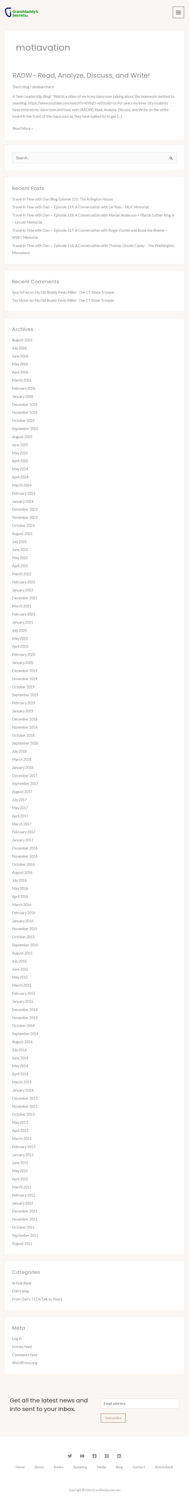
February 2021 (23, 614)
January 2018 (22, 767)
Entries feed (22, 1347)
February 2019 (23, 703)
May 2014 (20, 1066)
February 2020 (23, 654)
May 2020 (20, 638)
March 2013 (21, 1139)
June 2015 (20, 969)
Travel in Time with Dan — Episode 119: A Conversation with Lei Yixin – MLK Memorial (80, 207)
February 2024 (23, 493)
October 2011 (23, 1227)
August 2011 (22, 1243)
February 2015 (23, 993)
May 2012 (20, 1171)
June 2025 (20, 445)
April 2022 (20, 566)
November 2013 (24, 1106)
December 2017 (24, 776)
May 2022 (20, 558)
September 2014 (25, 1034)
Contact (139, 1467)
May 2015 (20, 977)
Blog (119, 1467)
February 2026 (23, 388)
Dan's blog (21, 87)
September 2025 (25, 429)
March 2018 (21, 759)
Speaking (80, 1467)
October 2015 (23, 937)
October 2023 (23, 525)
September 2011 (25, 1235)
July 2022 (19, 542)
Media (101, 1467)
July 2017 (19, 800)
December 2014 (24, 1010)
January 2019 (22, 711)
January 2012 (22, 1203)
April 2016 (20, 896)
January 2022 (22, 590)
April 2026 (20, 372)
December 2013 (24, 1098)
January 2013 (22, 1155)
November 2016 (24, 856)
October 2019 (23, 687)
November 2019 (24, 679)
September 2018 (25, 743)
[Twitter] (70, 1456)
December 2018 (24, 719)
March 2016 (21, 905)
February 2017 (23, 832)
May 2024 (20, 469)
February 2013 (23, 1147)
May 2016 (20, 888)
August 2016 (22, 872)
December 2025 (24, 405)
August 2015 (22, 953)
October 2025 (23, 420)
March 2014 (21, 1082)
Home (20, 1467)
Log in (17, 1339)
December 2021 (24, 598)
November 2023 (24, 517)
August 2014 (22, 1042)
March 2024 (21, 485)
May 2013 (20, 1122)
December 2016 (24, 848)
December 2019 (24, 671)
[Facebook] (94, 1456)
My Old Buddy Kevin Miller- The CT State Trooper (75, 292)
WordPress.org (24, 1363)
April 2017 (20, 816)
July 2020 (19, 630)
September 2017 (25, 783)
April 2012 (20, 1179)
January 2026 (22, 396)
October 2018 (23, 735)
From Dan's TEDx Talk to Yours (37, 1299)
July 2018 (19, 751)
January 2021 (22, 622)
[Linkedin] (119, 1456)
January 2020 (22, 663)
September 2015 (25, 945)
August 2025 (22, 437)
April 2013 (20, 1130)
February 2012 (23, 1195)
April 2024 (20, 477)
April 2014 (20, 1074)
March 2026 (21, 380)
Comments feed (24, 1355)
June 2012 (20, 1163)
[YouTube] (82, 1456)
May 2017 (20, 808)
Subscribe (113, 1418)
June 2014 (20, 1058)
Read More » (23, 127)
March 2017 (21, 824)
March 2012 (21, 1187)
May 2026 (20, 364)
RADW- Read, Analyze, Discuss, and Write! (81, 75)
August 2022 (22, 534)
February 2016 (23, 913)
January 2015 (22, 1001)
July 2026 (19, 348)
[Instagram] (107, 1456)
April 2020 (20, 646)
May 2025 (20, 453)
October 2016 (23, 864)
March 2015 (21, 985)
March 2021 (21, 606)
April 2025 (20, 461)
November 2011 (24, 1219)
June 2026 (20, 356)
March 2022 (21, 574)
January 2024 (22, 501)
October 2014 (23, 1025)
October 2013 (23, 1114)
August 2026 (22, 340)
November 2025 (24, 412)
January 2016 (22, 921)
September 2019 (25, 695)
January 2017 (22, 840)
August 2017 (22, 792)
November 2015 (24, 929)
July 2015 (19, 961)
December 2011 (24, 1211)
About (39, 1467)
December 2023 (24, 509)
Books (58, 1467)
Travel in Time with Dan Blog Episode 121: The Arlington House (62, 199)
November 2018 (24, 727)
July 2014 (19, 1050)
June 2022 (20, 549)
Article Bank (22, 1283)
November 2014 (24, 1018)
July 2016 (19, 880)
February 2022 (23, 582)
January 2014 (22, 1090)
